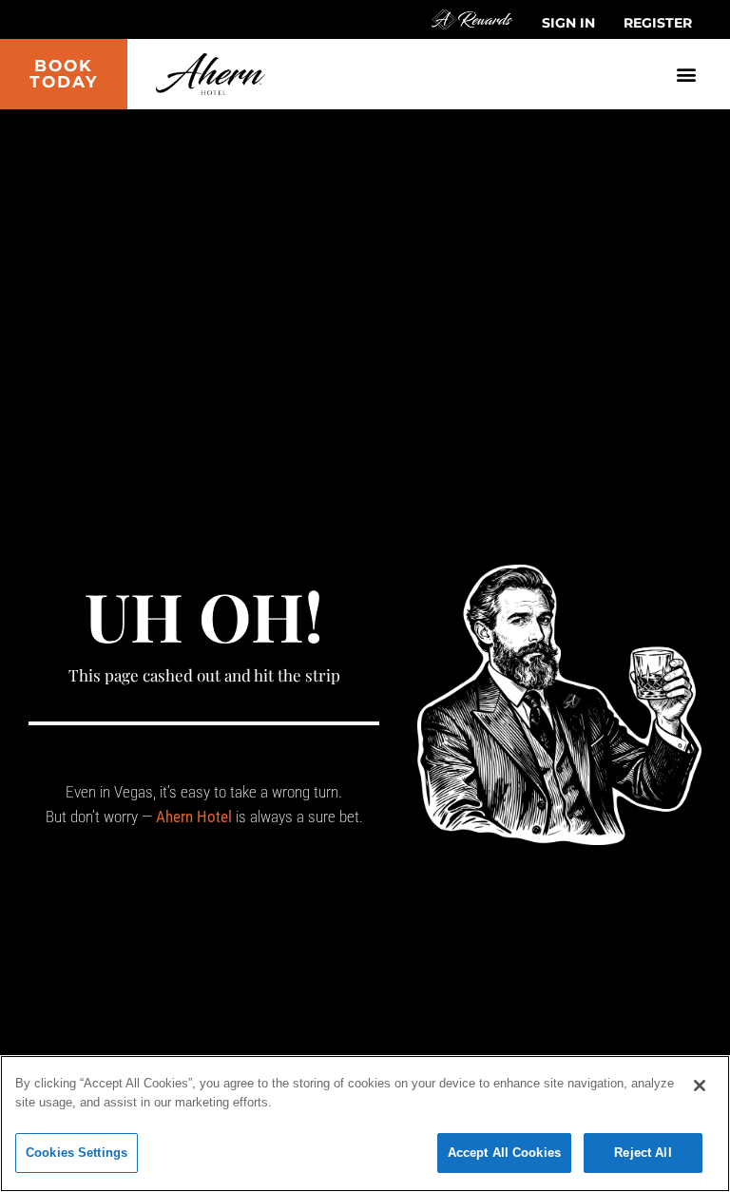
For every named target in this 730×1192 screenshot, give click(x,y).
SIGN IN (568, 22)
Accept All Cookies (504, 1152)
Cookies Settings (76, 1152)
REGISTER (658, 22)
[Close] (699, 1085)
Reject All (642, 1152)
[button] (685, 73)
